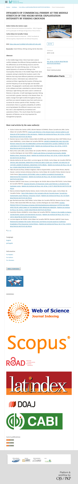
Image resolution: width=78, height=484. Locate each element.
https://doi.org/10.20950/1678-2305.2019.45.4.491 (25, 44)
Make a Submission (13, 269)
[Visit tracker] (14, 286)
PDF (51, 44)
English (8, 240)
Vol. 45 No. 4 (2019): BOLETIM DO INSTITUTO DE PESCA (34, 7)
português (9, 243)
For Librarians (10, 260)
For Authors (9, 257)
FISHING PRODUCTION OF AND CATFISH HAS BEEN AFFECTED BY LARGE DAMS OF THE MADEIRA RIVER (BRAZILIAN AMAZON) (39, 205)
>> (10, 230)
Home (8, 7)
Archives (14, 7)
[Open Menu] (6, 2)
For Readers (9, 254)
